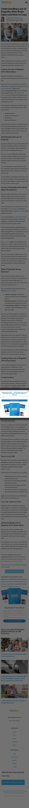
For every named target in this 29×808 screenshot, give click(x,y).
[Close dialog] (28, 391)
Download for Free (14, 400)
